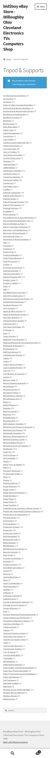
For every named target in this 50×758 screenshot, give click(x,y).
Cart (32, 751)
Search (12, 753)
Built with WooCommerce (15, 742)
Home (8, 59)
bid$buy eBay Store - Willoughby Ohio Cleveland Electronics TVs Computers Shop (15, 27)
